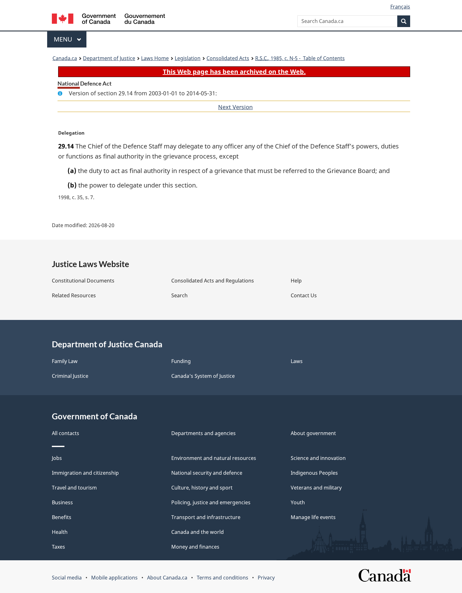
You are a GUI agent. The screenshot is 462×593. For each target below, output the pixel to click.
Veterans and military (316, 487)
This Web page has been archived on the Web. (234, 71)
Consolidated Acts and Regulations (212, 280)
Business (62, 502)
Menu (64, 39)
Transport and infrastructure (205, 517)
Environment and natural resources (213, 458)
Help (296, 280)
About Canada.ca (167, 577)
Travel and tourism (74, 487)
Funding (181, 361)
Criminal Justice (70, 375)
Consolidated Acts (227, 58)
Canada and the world (197, 532)
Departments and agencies (203, 433)
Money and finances (195, 546)
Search (179, 295)
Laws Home (155, 58)
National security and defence (206, 472)
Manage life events (313, 517)
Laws (297, 361)
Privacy (266, 577)
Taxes (58, 546)
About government (313, 433)
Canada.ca (64, 58)
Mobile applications (114, 577)
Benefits (61, 517)
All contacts (65, 433)
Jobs (57, 458)
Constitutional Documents (83, 280)
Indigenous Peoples (314, 472)
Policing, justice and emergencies (210, 502)
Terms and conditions (222, 577)
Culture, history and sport (202, 487)
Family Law (65, 361)
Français (400, 6)
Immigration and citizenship (85, 472)
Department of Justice (109, 58)
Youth (298, 502)
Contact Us (304, 295)
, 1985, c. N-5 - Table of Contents (300, 58)
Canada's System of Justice (203, 375)
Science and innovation (318, 458)
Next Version (235, 107)
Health (60, 532)
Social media (67, 577)
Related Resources (74, 295)
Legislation (188, 58)
